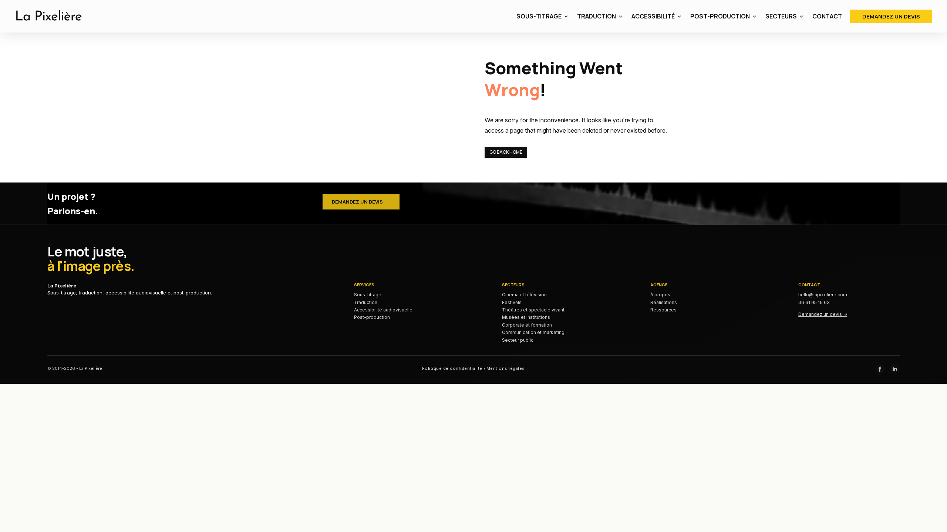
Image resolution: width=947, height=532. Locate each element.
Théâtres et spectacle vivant (533, 310)
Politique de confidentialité (452, 368)
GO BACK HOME (505, 152)
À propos (660, 294)
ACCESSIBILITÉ (653, 16)
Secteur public (517, 340)
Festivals (512, 302)
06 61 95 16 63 (814, 302)
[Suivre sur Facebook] (880, 369)
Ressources (663, 310)
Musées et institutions (526, 317)
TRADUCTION (596, 16)
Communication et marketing (533, 332)
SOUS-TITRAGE (539, 16)
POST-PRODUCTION (720, 16)
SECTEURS (781, 16)
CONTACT (827, 16)
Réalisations (663, 302)
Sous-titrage (367, 294)
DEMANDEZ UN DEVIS (891, 16)
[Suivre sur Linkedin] (895, 369)
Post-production (372, 317)
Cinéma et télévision (524, 294)
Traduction (365, 302)
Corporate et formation (527, 325)
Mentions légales (505, 368)
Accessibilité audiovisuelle (383, 310)
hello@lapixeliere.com (822, 294)
